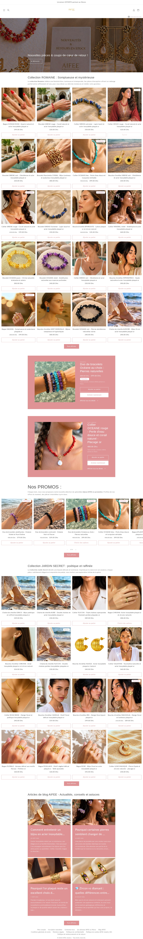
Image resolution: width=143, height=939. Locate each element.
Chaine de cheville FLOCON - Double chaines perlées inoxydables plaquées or (54, 665)
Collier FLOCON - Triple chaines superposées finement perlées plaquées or (89, 614)
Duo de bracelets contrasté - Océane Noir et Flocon (49, 533)
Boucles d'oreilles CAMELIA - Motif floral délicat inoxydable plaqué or (53, 716)
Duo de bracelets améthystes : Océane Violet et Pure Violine (16, 533)
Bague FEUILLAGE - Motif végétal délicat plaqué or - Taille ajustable (53, 768)
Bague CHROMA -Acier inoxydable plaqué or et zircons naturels (124, 614)
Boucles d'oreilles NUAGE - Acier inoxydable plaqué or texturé (89, 665)
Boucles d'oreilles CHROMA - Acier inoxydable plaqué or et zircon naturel (18, 665)
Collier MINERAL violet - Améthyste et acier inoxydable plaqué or (124, 228)
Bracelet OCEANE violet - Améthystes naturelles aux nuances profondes (54, 279)
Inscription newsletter (55, 929)
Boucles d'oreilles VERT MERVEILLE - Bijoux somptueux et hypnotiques (53, 330)
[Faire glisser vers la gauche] (67, 550)
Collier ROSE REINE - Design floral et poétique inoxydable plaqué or (18, 716)
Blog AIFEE (102, 929)
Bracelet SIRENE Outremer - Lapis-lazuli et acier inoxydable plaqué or (54, 228)
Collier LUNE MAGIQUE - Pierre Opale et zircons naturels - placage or (124, 768)
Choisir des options (81, 542)
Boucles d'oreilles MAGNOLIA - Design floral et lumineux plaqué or (124, 716)
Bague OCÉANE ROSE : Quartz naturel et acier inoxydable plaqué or (18, 125)
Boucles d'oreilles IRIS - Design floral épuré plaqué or (89, 716)
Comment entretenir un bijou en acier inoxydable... (48, 832)
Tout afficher (71, 346)
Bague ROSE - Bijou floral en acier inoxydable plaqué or (89, 768)
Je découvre (35, 61)
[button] (4, 10)
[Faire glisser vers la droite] (76, 550)
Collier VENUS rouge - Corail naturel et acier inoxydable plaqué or (124, 125)
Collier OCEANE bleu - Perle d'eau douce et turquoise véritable (89, 177)
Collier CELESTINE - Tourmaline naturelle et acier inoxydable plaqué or (124, 665)
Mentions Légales (58, 932)
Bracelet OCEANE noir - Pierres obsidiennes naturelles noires (89, 330)
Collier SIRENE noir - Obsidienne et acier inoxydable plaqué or (89, 279)
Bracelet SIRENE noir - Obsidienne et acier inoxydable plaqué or (18, 177)
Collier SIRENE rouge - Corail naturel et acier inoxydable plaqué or (18, 228)
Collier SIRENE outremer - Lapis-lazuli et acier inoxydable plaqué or (89, 125)
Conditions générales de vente (40, 932)
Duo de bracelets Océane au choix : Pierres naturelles (81, 533)
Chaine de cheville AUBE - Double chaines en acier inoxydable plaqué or (54, 614)
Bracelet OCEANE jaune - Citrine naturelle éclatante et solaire (18, 279)
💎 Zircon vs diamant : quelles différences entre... (92, 890)
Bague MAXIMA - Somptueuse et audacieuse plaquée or (18, 330)
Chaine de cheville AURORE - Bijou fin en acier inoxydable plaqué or (124, 330)
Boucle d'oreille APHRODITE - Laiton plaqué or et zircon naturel (89, 228)
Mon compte (41, 929)
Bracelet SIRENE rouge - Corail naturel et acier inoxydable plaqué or (53, 125)
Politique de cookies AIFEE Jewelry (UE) (99, 932)
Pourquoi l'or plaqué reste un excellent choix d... (49, 890)
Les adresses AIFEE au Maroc (86, 929)
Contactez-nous (70, 929)
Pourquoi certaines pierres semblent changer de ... (92, 832)
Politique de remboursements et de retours (71, 934)
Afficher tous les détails (88, 400)
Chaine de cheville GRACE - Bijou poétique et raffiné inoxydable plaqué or (18, 614)
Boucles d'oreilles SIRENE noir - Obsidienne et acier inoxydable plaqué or (124, 177)
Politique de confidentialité (75, 932)
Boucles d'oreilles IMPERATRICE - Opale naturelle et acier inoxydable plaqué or (125, 279)
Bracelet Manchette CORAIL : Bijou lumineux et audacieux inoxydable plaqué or (54, 177)
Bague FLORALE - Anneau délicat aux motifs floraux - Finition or (18, 768)
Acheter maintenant (94, 395)
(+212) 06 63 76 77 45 (134, 16)
